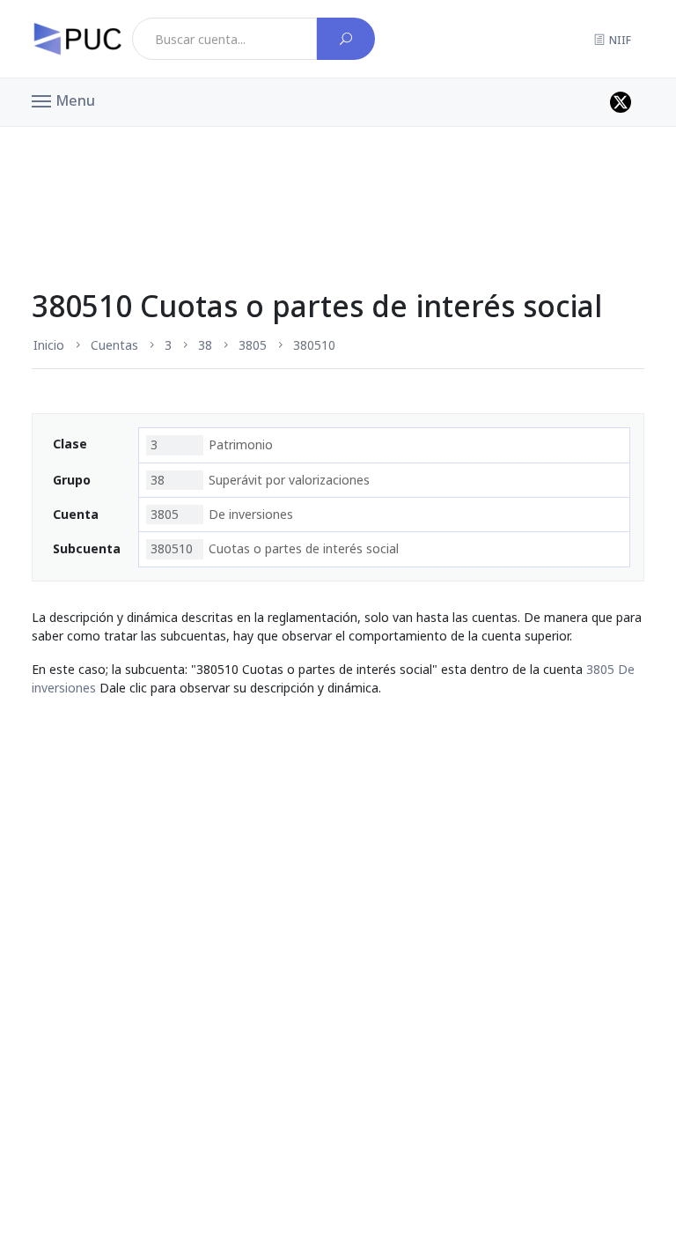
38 (205, 345)
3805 (253, 345)
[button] (63, 99)
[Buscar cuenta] (346, 39)
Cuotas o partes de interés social (275, 548)
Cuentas (114, 345)
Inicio (48, 345)
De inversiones (222, 514)
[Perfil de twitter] (620, 102)
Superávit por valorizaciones (260, 479)
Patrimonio (212, 444)
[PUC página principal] (77, 39)
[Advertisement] (338, 170)
